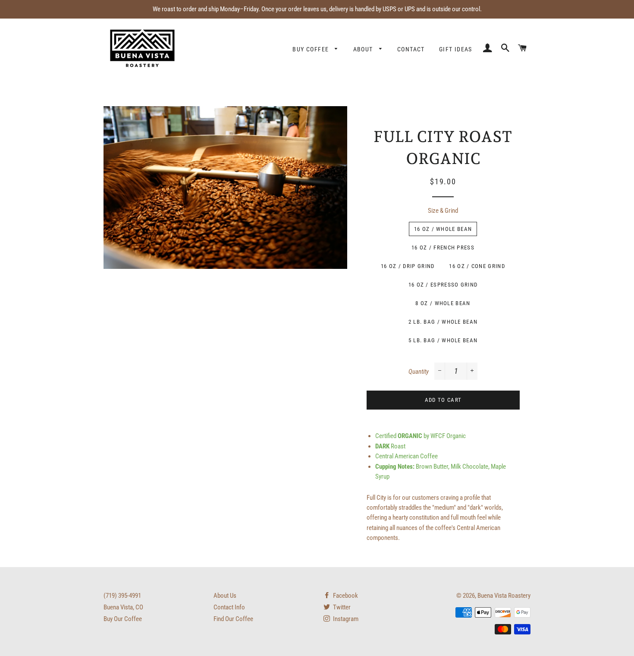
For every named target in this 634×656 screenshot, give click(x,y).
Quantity (418, 371)
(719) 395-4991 (122, 595)
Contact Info (229, 607)
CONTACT (411, 49)
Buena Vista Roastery (503, 595)
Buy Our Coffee (123, 619)
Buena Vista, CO (123, 607)
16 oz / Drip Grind (407, 266)
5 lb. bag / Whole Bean (443, 340)
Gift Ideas (455, 49)
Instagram (345, 619)
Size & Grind (443, 210)
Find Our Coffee (233, 619)
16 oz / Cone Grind (477, 266)
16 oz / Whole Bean (443, 229)
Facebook (345, 595)
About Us (224, 595)
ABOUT (364, 49)
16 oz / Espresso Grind (443, 284)
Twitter (341, 607)
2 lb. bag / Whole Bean (443, 322)
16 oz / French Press (442, 247)
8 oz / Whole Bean (442, 303)
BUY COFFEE (311, 49)
